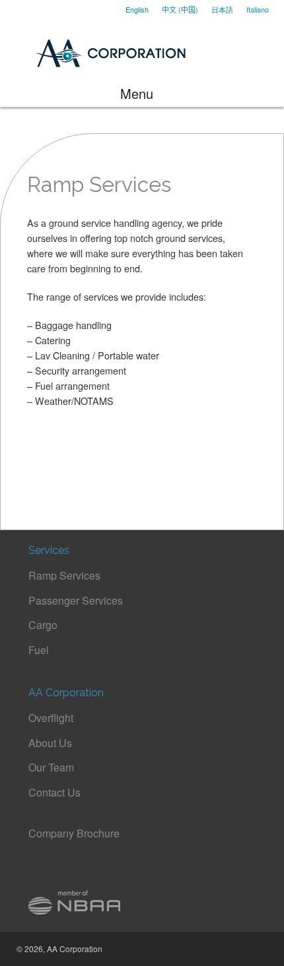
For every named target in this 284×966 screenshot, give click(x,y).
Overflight (50, 717)
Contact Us (54, 792)
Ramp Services (64, 575)
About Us (50, 742)
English (137, 9)
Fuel (38, 649)
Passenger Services (75, 600)
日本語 (222, 9)
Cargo (42, 624)
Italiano (257, 9)
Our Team (51, 767)
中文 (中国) (180, 9)
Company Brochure (74, 833)
